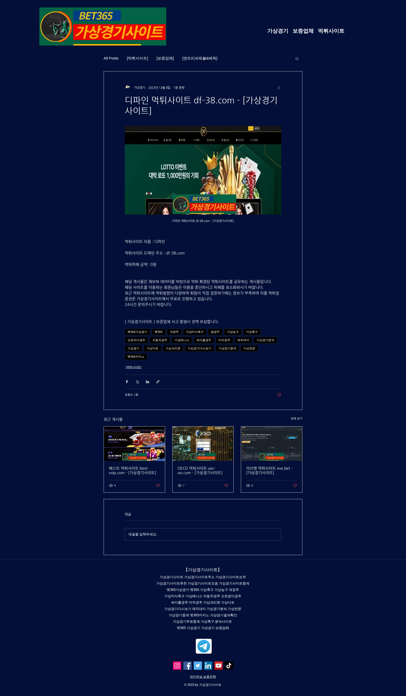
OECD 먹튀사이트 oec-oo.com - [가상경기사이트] (200, 470)
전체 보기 (296, 418)
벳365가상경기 (137, 331)
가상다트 (152, 348)
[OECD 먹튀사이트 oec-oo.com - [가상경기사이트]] (203, 443)
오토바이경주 (136, 340)
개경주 (174, 331)
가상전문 (249, 348)
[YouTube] (218, 665)
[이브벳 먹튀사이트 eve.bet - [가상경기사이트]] (271, 443)
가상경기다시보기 (199, 348)
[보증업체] (165, 58)
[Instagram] (177, 665)
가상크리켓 (173, 348)
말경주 (215, 331)
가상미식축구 (195, 331)
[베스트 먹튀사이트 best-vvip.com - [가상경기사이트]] (134, 443)
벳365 (159, 331)
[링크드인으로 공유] (147, 382)
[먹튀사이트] (137, 58)
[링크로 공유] (158, 382)
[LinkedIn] (208, 665)
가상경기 (133, 348)
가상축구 (252, 331)
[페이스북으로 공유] (127, 382)
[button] (297, 58)
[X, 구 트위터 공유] (137, 382)
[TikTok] (229, 665)
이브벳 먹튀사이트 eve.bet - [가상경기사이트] (269, 470)
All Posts (111, 58)
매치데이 (243, 340)
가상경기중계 (227, 348)
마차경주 (224, 340)
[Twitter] (198, 665)
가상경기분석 (265, 340)
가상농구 (233, 331)
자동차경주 (159, 340)
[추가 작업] (278, 87)
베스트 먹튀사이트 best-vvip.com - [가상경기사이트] (132, 470)
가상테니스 (181, 340)
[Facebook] (187, 665)
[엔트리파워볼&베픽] (199, 58)
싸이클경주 (203, 340)
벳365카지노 (136, 356)
